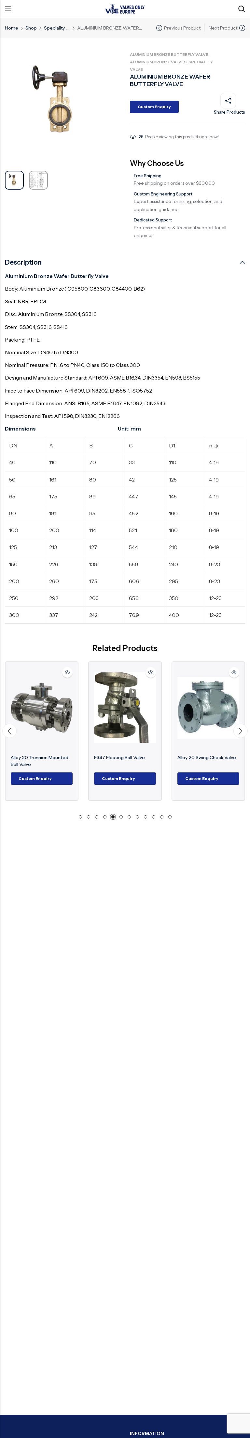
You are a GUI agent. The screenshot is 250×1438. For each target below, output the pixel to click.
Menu (8, 9)
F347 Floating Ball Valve (119, 757)
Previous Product (182, 28)
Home (11, 28)
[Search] (241, 9)
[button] (9, 731)
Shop (31, 28)
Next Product (223, 28)
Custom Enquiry (154, 106)
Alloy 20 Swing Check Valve (206, 757)
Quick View (67, 672)
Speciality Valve (57, 28)
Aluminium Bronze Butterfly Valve (169, 54)
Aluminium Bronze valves (158, 61)
